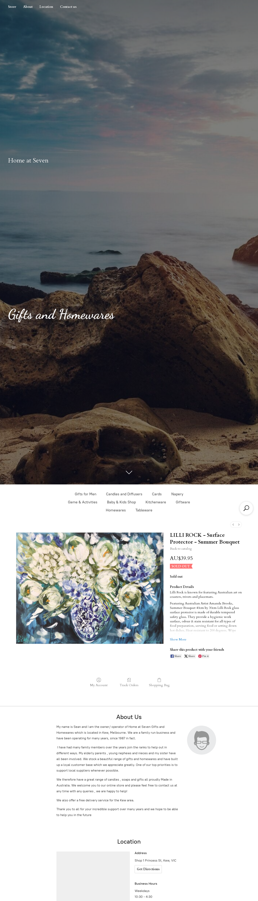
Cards (157, 494)
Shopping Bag (159, 685)
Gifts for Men (85, 494)
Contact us (68, 7)
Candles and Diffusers (124, 494)
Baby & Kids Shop (121, 502)
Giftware (183, 502)
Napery (177, 494)
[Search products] (246, 508)
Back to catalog (181, 548)
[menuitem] (233, 525)
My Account (99, 685)
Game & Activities (82, 502)
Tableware (143, 510)
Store (12, 7)
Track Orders (129, 685)
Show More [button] (178, 639)
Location (46, 7)
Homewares (116, 510)
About (28, 7)
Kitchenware (156, 502)
